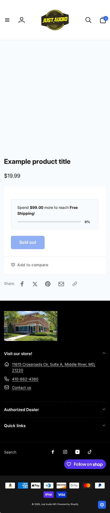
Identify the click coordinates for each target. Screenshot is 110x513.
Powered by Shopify (67, 504)
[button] (7, 20)
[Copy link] (74, 284)
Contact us (21, 387)
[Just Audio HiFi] (30, 339)
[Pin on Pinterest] (47, 284)
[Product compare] (102, 505)
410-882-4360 (25, 379)
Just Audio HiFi (49, 504)
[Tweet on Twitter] (35, 284)
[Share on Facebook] (22, 284)
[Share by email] (61, 284)
